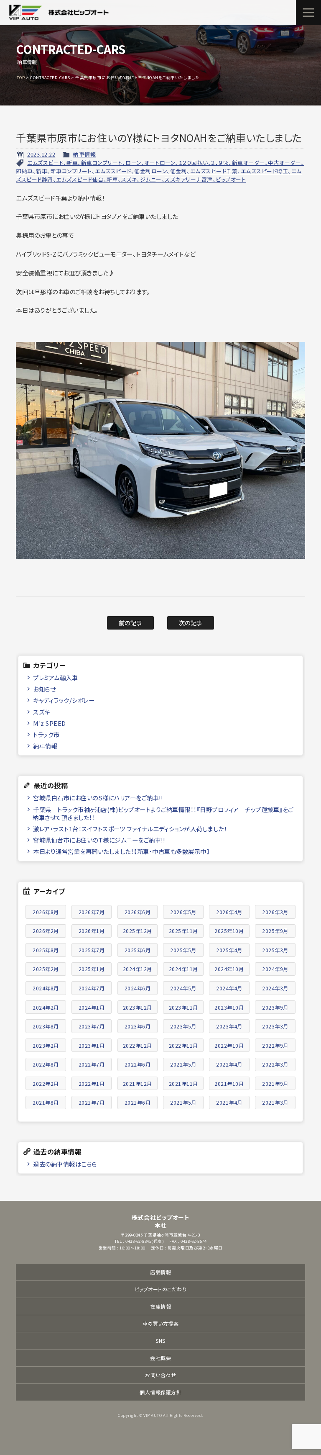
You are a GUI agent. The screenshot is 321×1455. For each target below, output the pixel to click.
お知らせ (44, 689)
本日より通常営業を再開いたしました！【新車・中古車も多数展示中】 (121, 851)
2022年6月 (138, 1064)
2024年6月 (138, 988)
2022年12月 (137, 1045)
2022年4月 (229, 1064)
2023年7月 (92, 1026)
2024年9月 (275, 968)
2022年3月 (275, 1064)
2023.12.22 (41, 154)
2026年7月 (92, 911)
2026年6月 (138, 911)
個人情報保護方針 (160, 1392)
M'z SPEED (49, 723)
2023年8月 (46, 1026)
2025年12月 (137, 930)
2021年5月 (183, 1102)
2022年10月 (229, 1045)
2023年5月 (183, 1026)
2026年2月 (46, 930)
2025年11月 (183, 930)
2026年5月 (183, 911)
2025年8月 (46, 950)
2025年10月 (229, 930)
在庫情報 (160, 1306)
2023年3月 (275, 1026)
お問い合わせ (160, 1374)
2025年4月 (229, 950)
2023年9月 (275, 1007)
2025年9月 (275, 930)
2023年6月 (138, 1026)
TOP (21, 77)
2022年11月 (183, 1045)
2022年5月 (183, 1064)
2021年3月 (275, 1102)
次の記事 (191, 622)
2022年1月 (92, 1083)
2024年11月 (183, 968)
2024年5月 (183, 988)
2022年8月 (46, 1064)
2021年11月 (183, 1083)
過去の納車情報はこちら (65, 1164)
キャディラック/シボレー (63, 700)
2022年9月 (275, 1045)
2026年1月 (92, 930)
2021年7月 (92, 1102)
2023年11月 (183, 1007)
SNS (160, 1340)
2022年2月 (46, 1083)
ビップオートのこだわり (161, 1289)
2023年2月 (46, 1045)
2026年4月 (229, 911)
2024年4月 (229, 988)
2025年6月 (138, 950)
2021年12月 (137, 1083)
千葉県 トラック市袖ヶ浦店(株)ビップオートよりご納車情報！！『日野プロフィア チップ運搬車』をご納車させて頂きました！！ (163, 813)
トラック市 (46, 734)
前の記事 (131, 622)
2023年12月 (137, 1007)
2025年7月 (92, 950)
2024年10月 (229, 968)
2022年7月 (92, 1064)
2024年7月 (92, 988)
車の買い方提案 (161, 1323)
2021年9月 (275, 1083)
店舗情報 (160, 1271)
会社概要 (160, 1357)
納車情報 (84, 154)
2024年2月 (46, 1007)
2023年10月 (229, 1007)
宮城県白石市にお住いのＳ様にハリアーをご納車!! (98, 798)
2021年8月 (46, 1102)
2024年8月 (46, 988)
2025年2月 (46, 968)
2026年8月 (46, 911)
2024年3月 (275, 988)
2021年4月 (229, 1102)
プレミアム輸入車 (55, 677)
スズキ (41, 712)
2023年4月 (229, 1026)
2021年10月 (229, 1083)
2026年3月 (275, 911)
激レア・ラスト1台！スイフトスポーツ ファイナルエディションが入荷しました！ (130, 829)
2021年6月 (138, 1102)
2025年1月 (92, 968)
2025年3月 (275, 950)
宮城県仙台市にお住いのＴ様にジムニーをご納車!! (99, 840)
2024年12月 (137, 968)
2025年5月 (183, 950)
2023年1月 (92, 1045)
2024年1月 (92, 1007)
